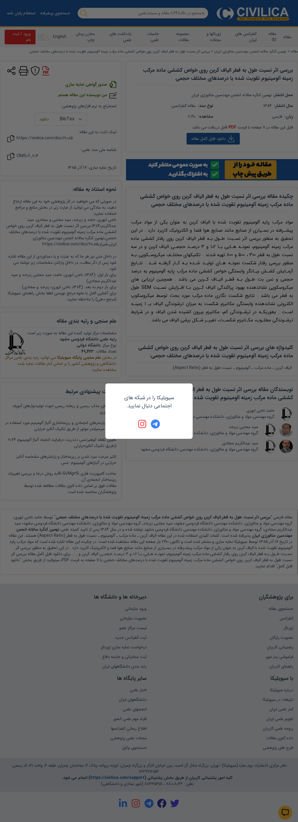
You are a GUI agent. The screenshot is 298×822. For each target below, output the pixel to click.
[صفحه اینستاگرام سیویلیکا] (142, 424)
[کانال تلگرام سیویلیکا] (155, 424)
